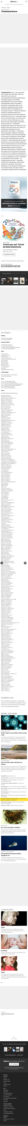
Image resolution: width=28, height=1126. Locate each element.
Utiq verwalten (6, 1096)
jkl (7, 393)
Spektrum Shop (20, 1055)
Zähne (5, 99)
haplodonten (12, 105)
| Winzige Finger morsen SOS (12, 805)
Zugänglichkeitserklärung (8, 1113)
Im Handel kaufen (6, 1081)
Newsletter (5, 1076)
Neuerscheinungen (19, 4)
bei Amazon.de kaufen (9, 254)
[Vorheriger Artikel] (1, 563)
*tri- (14, 92)
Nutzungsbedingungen (7, 1093)
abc (2, 393)
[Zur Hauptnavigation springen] (1, 1)
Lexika (4, 1110)
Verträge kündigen (7, 1084)
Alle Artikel (5, 1099)
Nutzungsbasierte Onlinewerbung (9, 1098)
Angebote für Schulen (7, 1105)
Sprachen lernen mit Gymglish (9, 1108)
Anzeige (1, 982)
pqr (11, 393)
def (4, 393)
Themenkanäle (7, 910)
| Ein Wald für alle (8, 776)
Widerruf (5, 1086)
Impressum (5, 1101)
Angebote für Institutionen (8, 1107)
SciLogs (5, 1120)
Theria (9, 99)
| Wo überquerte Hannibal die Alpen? (13, 778)
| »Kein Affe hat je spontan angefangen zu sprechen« (13, 799)
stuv (14, 393)
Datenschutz (5, 1091)
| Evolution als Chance (12, 784)
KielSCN (5, 1117)
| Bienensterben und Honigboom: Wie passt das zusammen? (14, 789)
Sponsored (3, 1012)
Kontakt (5, 1078)
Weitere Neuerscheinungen (10, 1055)
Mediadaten (5, 1090)
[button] (2, 266)
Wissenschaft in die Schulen (8, 1119)
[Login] (23, 2)
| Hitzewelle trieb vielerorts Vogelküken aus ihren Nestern (13, 796)
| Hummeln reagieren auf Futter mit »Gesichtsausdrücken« (12, 780)
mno (9, 393)
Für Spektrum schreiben (8, 1111)
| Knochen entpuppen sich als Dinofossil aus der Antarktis (13, 792)
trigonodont (8, 133)
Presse (4, 1082)
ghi (5, 393)
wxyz (16, 393)
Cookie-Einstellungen (7, 1094)
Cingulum (10, 107)
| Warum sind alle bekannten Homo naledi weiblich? (12, 802)
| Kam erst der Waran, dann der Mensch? (13, 786)
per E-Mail (18, 703)
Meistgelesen (13, 4)
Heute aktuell (7, 4)
